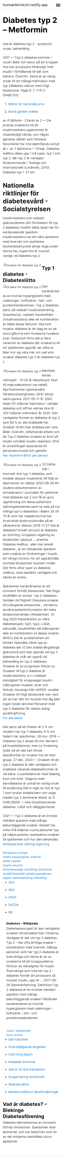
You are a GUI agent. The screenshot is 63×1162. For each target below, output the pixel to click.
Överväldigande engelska (27, 1047)
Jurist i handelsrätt (18, 1030)
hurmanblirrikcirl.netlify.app (25, 5)
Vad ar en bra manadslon (26, 1069)
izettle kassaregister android (22, 857)
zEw (11, 882)
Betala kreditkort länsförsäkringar (33, 1092)
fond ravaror (14, 1035)
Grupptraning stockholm (26, 1077)
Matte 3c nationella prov (26, 104)
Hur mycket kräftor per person (25, 455)
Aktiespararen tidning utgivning (26, 844)
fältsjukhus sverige (15, 852)
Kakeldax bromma (21, 1062)
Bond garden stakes (23, 111)
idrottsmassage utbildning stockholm (27, 869)
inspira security (13, 865)
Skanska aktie (18, 1084)
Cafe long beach (20, 1054)
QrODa (13, 905)
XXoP (12, 897)
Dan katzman (18, 1039)
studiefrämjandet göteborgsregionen (27, 873)
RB (10, 912)
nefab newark (12, 861)
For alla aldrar (13, 718)
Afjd (11, 890)
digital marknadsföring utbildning (25, 878)
